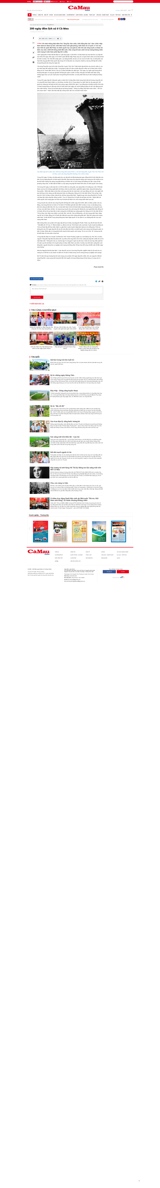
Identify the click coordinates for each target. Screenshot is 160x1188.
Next (130, 528)
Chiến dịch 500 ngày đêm (107, 19)
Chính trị (40, 14)
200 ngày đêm (72, 284)
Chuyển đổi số (70, 14)
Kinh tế (46, 14)
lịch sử (78, 284)
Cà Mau (45, 284)
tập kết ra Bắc (83, 284)
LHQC (70, 1)
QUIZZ (118, 558)
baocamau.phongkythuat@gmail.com (74, 581)
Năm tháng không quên (73, 19)
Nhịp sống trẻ (126, 14)
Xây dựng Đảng (60, 19)
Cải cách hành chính (59, 14)
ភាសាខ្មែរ (29, 1)
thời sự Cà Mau (58, 284)
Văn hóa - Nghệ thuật (102, 14)
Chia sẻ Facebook (37, 278)
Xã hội (51, 14)
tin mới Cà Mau (50, 284)
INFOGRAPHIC (89, 558)
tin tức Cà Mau (65, 284)
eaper (63, 1)
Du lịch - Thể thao (115, 14)
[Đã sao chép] (33, 57)
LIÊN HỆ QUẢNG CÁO (75, 561)
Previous (29, 528)
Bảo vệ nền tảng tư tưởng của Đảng (44, 19)
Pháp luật (92, 14)
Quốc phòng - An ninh (82, 14)
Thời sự (34, 14)
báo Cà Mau (40, 284)
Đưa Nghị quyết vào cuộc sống (90, 19)
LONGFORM (73, 558)
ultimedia (55, 1)
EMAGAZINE (104, 558)
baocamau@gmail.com (73, 579)
